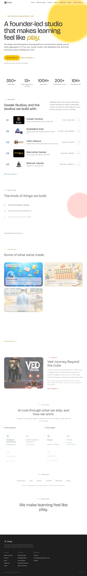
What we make (41, 2)
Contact (36, 555)
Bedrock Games (22, 565)
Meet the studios (27, 58)
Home (32, 2)
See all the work (10, 341)
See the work (12, 58)
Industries (62, 2)
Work (55, 2)
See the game (52, 388)
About (69, 2)
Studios (49, 2)
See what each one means (13, 233)
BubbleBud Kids (22, 558)
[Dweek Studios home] (8, 2)
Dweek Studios (22, 555)
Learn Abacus (21, 560)
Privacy (81, 572)
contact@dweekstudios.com (42, 558)
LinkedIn (36, 560)
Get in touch (78, 2)
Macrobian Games (23, 563)
